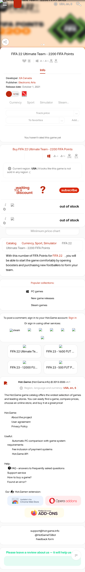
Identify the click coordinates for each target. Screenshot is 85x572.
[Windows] (48, 156)
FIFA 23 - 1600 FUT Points (63, 351)
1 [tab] (41, 44)
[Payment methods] (18, 156)
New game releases (42, 298)
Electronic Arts (27, 82)
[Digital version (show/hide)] (30, 156)
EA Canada (25, 78)
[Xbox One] (69, 156)
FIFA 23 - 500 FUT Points (62, 367)
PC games (37, 291)
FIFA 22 (57, 255)
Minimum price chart (45, 231)
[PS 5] (62, 156)
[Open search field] (78, 4)
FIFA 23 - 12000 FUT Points (28, 367)
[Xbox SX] (76, 156)
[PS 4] (55, 156)
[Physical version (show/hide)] (36, 156)
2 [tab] (44, 44)
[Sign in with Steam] (15, 330)
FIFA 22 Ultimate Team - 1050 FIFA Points (37, 351)
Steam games (39, 305)
